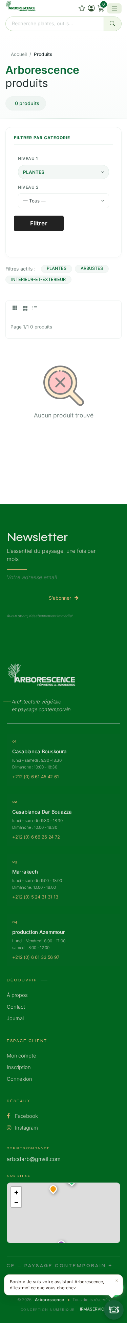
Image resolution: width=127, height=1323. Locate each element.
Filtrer (39, 223)
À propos (17, 995)
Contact (16, 1007)
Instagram (26, 1128)
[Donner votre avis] (82, 8)
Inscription (18, 1067)
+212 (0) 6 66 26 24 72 (36, 837)
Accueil (19, 54)
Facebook (26, 1116)
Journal (15, 1018)
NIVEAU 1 (28, 158)
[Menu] (114, 8)
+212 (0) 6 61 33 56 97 (35, 957)
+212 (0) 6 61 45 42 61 (35, 776)
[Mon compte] (91, 8)
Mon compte (21, 1055)
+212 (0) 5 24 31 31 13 (35, 897)
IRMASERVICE (93, 1309)
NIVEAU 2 (28, 187)
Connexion (19, 1079)
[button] (53, 1190)
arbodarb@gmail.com (33, 1159)
